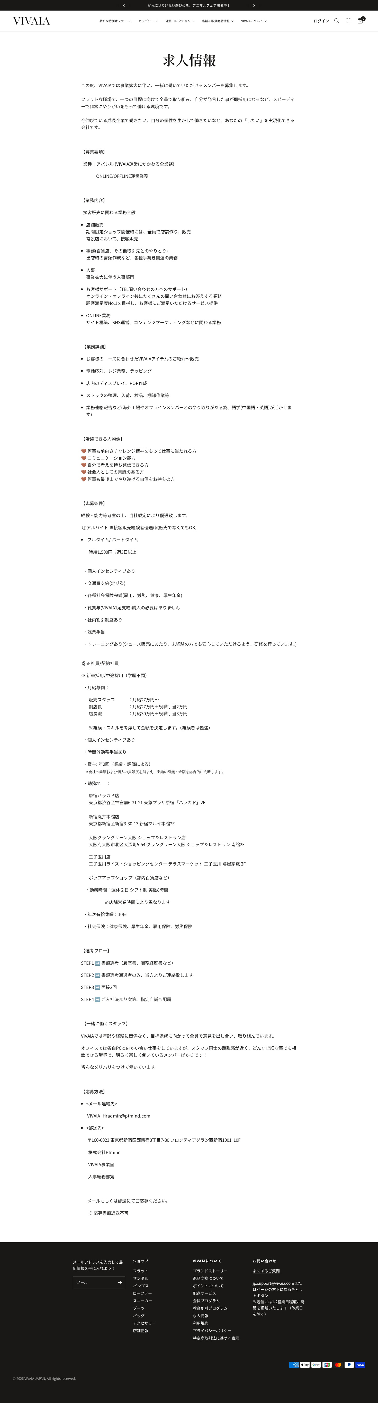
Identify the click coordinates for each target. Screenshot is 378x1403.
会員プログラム (206, 1300)
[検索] (337, 21)
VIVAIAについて (207, 1261)
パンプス (141, 1285)
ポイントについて (208, 1285)
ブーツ (139, 1308)
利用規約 (200, 1323)
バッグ (139, 1315)
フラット (140, 1270)
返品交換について (208, 1278)
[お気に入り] (348, 21)
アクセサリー (144, 1323)
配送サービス (204, 1293)
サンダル (140, 1278)
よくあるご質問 (266, 1270)
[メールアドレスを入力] (120, 1282)
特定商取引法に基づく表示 (216, 1338)
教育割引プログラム (210, 1308)
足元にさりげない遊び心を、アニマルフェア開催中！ (189, 5)
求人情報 (200, 1315)
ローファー (142, 1293)
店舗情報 (140, 1330)
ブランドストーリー (210, 1270)
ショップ (141, 1261)
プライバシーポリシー (212, 1330)
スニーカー (142, 1300)
